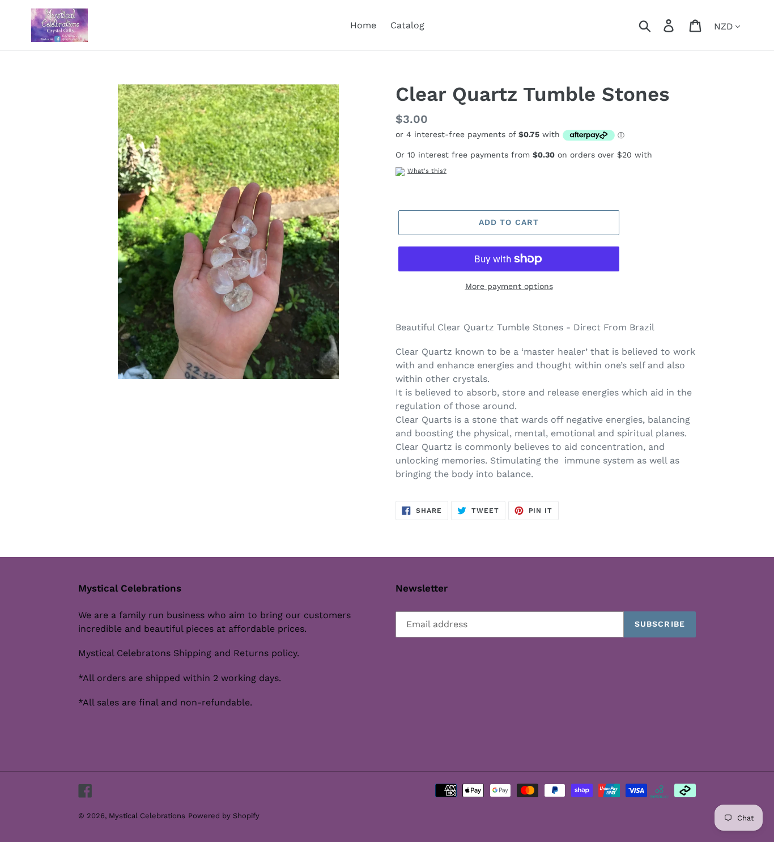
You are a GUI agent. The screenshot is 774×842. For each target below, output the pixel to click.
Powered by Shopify (224, 815)
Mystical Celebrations (147, 815)
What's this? (426, 171)
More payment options (509, 286)
